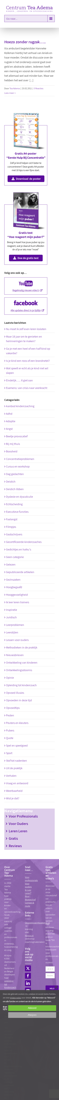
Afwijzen (32, 1015)
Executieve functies (17, 512)
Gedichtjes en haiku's (18, 549)
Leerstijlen (12, 632)
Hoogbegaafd (14, 587)
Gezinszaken (13, 579)
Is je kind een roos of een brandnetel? (28, 361)
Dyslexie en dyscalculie (19, 496)
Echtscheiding (14, 504)
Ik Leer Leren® (28, 892)
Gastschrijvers (14, 534)
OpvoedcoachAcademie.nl (37, 922)
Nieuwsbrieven (15, 655)
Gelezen (10, 564)
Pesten (10, 715)
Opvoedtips (13, 708)
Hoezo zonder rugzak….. (25, 41)
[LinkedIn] (28, 983)
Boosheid (11, 451)
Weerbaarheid (14, 791)
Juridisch (11, 617)
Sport (9, 753)
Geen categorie (15, 557)
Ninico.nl (29, 935)
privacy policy (15, 997)
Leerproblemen (15, 625)
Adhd (9, 414)
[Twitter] (28, 968)
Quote (9, 738)
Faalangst (11, 519)
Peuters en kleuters (17, 723)
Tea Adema (14, 88)
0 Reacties (38, 88)
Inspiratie (11, 610)
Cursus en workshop (18, 466)
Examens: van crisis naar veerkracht (26, 388)
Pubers (10, 730)
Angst (9, 429)
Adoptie (10, 421)
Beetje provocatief (16, 436)
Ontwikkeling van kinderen (21, 662)
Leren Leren (18, 830)
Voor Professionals (23, 816)
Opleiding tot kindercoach (21, 685)
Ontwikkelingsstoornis (19, 670)
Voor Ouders (18, 823)
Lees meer (9, 93)
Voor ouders (28, 885)
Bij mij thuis (13, 444)
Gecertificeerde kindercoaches (24, 542)
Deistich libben (15, 489)
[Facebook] (28, 976)
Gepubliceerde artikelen (20, 572)
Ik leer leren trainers (17, 602)
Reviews (15, 845)
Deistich (10, 481)
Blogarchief (30, 899)
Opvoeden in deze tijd (19, 700)
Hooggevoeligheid (17, 595)
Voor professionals (31, 879)
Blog (27, 896)
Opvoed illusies (15, 693)
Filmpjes (11, 527)
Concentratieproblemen (20, 459)
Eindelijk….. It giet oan (19, 380)
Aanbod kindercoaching (20, 406)
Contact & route (29, 904)
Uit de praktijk (14, 768)
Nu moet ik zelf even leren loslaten (26, 329)
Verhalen (11, 776)
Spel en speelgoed (17, 745)
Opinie (10, 677)
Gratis (13, 838)
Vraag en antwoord (17, 783)
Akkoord (32, 1008)
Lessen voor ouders (17, 640)
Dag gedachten (15, 474)
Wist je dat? (12, 798)
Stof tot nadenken (16, 760)
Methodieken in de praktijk (21, 647)
